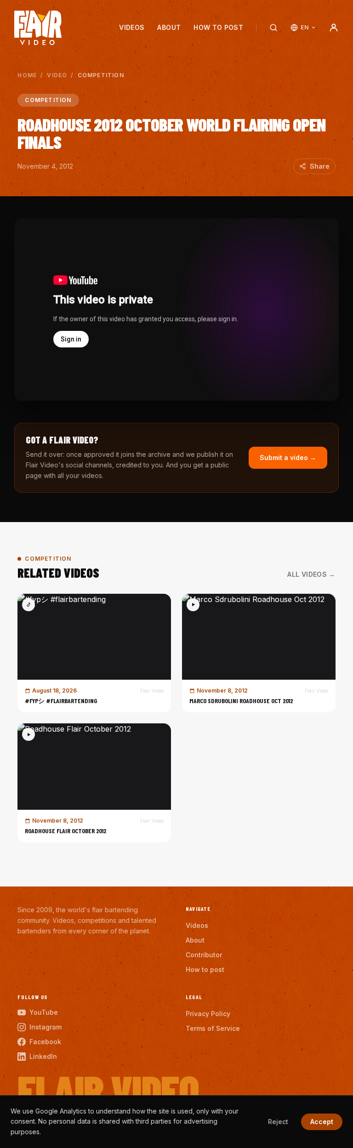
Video (57, 75)
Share (320, 166)
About (169, 27)
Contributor (204, 955)
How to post (218, 27)
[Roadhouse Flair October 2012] (94, 782)
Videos (131, 27)
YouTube (43, 1012)
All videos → (311, 574)
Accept (321, 1121)
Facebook (45, 1042)
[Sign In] (334, 28)
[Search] (273, 27)
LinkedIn (43, 1056)
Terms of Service (213, 1028)
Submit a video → (288, 457)
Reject (278, 1121)
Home (27, 75)
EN (304, 27)
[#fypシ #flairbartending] (94, 653)
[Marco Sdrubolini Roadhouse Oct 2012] (259, 653)
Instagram (45, 1027)
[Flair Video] (38, 28)
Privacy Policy (208, 1013)
